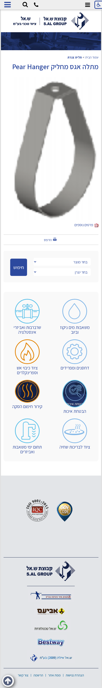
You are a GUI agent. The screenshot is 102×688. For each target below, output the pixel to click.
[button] (25, 5)
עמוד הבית (91, 57)
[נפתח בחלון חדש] (51, 595)
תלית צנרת (75, 57)
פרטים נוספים (84, 224)
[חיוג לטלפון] (36, 5)
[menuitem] (75, 317)
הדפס (48, 240)
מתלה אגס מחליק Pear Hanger (55, 66)
